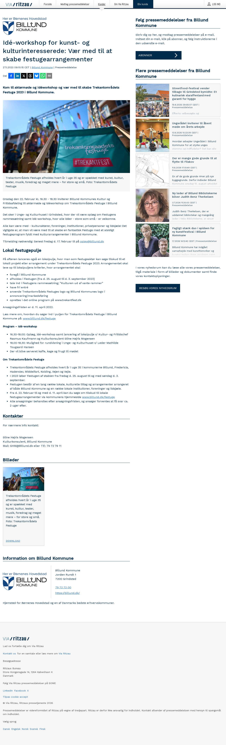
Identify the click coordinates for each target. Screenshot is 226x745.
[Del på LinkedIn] (17, 76)
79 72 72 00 (63, 587)
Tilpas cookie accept (15, 696)
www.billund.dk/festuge (39, 318)
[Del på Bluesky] (36, 76)
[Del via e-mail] (49, 76)
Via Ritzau (64, 653)
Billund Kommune (42, 67)
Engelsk (15, 729)
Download (13, 540)
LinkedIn (8, 690)
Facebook (20, 690)
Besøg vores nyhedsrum (158, 288)
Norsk (25, 729)
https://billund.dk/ (67, 593)
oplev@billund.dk (92, 241)
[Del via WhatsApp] (43, 76)
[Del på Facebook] (11, 76)
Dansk (6, 729)
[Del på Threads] (30, 76)
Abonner (145, 55)
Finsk (42, 729)
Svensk (34, 729)
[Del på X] (24, 76)
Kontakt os (9, 653)
